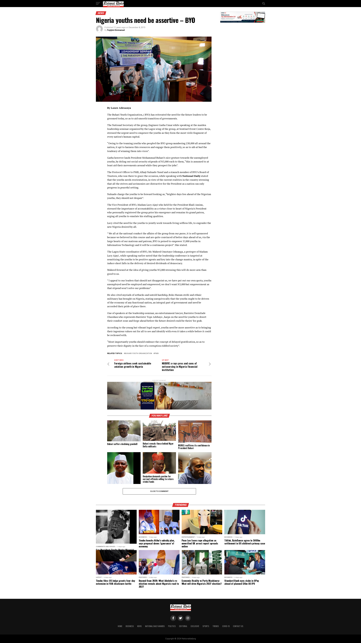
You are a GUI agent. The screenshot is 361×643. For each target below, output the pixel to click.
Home (120, 626)
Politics (172, 626)
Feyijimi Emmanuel (116, 30)
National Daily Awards (155, 626)
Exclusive (195, 626)
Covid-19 (226, 626)
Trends (216, 626)
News (139, 626)
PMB (157, 353)
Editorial (183, 626)
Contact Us (238, 626)
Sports (205, 626)
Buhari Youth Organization (138, 353)
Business (130, 626)
